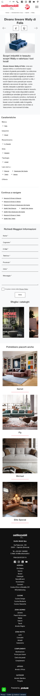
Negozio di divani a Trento (12, 215)
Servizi (20, 571)
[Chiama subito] (17, 2)
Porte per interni (20, 654)
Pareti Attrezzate (20, 615)
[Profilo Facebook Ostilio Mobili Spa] (22, 2)
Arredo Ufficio (20, 669)
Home (7, 12)
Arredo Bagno (20, 626)
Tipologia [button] (5, 158)
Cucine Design (20, 599)
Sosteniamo (20, 582)
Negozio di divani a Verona (12, 201)
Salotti (27, 12)
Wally (33, 12)
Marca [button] (4, 122)
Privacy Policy (23, 289)
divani (6, 135)
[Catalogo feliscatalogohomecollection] (13, 322)
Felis (5, 126)
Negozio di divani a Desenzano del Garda (17, 205)
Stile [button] (3, 149)
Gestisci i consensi (20, 694)
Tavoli (20, 623)
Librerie (20, 613)
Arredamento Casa (17, 12)
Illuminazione (20, 652)
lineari (6, 162)
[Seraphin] (4, 28)
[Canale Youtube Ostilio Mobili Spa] (34, 2)
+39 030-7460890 (21, 551)
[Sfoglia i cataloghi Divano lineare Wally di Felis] (24, 28)
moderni (6, 153)
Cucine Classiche (20, 604)
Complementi (20, 661)
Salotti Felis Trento (9, 218)
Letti (20, 635)
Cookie (9, 694)
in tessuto (7, 144)
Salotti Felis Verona (27, 208)
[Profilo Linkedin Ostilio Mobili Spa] (30, 2)
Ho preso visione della (16, 289)
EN (13, 1)
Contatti (20, 584)
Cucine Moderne (20, 601)
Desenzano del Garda (21, 171)
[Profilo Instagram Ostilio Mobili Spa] (26, 2)
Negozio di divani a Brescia (12, 198)
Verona (15, 174)
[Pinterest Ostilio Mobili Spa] (38, 2)
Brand (20, 574)
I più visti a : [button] (6, 167)
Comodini (20, 637)
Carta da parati (20, 657)
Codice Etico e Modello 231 (20, 587)
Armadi (20, 640)
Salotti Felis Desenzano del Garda (14, 212)
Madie (20, 618)
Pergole (20, 681)
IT (10, 1)
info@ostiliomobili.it (22, 553)
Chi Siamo (20, 568)
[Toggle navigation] (36, 7)
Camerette (20, 643)
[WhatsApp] (4, 689)
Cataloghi (20, 576)
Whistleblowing (20, 590)
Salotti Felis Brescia (10, 208)
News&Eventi (20, 579)
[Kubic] (35, 28)
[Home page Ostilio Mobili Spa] (9, 7)
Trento (6, 174)
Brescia (6, 171)
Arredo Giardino (20, 678)
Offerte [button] (5, 179)
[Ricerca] (2, 2)
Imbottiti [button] (5, 131)
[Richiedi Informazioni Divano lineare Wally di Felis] (16, 28)
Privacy (3, 694)
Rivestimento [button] (7, 140)
